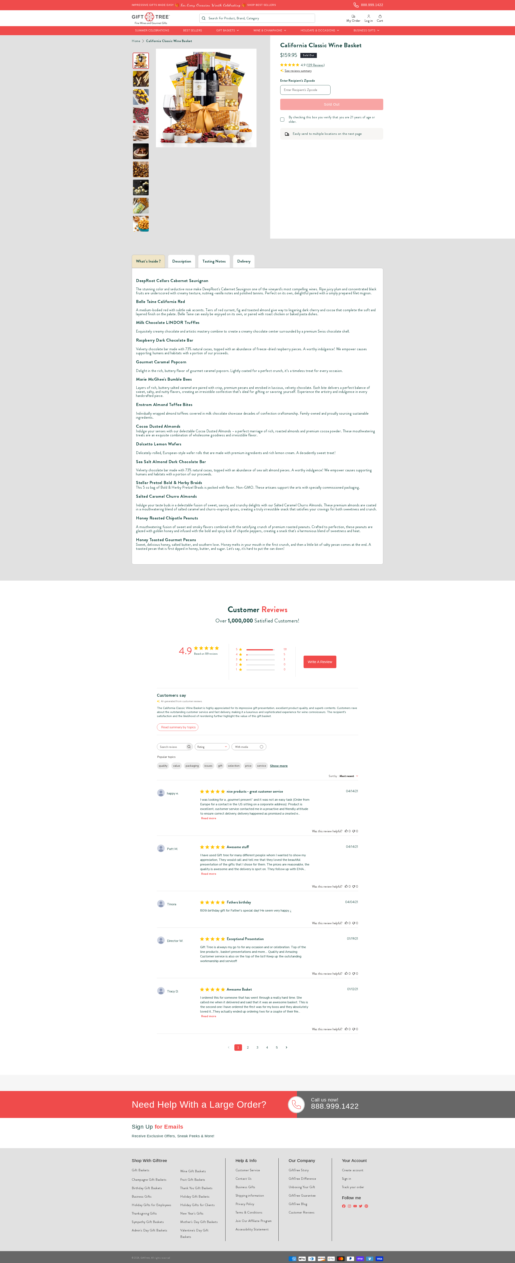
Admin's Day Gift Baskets (149, 1230)
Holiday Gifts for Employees (151, 1205)
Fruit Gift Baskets (192, 1179)
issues (208, 766)
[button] (227, 30)
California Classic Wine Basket (169, 41)
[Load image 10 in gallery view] (141, 224)
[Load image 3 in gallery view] (141, 97)
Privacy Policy (245, 1204)
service (261, 766)
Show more (279, 766)
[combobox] (257, 18)
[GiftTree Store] (151, 18)
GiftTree (145, 1258)
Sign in (346, 1178)
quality (163, 766)
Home (136, 41)
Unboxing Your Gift (302, 1187)
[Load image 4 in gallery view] (141, 115)
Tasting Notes (214, 261)
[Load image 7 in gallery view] (141, 169)
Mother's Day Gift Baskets (199, 1222)
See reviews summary (298, 70)
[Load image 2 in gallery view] (141, 79)
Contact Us (244, 1178)
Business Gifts (141, 1196)
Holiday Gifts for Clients (197, 1205)
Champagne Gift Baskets (149, 1179)
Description (181, 261)
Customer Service (248, 1170)
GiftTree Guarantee (302, 1195)
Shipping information (250, 1195)
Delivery (243, 261)
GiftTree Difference (302, 1178)
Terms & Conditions (249, 1212)
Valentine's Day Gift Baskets (194, 1233)
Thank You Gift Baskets (196, 1188)
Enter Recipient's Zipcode (297, 80)
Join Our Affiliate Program (254, 1221)
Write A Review (320, 662)
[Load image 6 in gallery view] (141, 151)
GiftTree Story (299, 1170)
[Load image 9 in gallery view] (141, 206)
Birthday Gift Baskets (147, 1188)
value (176, 766)
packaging (192, 766)
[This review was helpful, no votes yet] (346, 831)
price (248, 766)
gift (220, 766)
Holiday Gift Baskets (194, 1196)
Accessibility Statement (252, 1229)
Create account (353, 1170)
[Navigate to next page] (286, 1047)
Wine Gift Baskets (193, 1171)
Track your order (353, 1187)
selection (234, 766)
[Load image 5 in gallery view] (141, 133)
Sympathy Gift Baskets (148, 1222)
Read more (208, 818)
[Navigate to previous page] (228, 1047)
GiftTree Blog (298, 1204)
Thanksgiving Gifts (144, 1213)
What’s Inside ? (148, 261)
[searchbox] (171, 746)
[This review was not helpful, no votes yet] (353, 831)
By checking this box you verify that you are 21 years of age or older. (332, 119)
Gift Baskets (140, 1170)
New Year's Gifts (192, 1213)
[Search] (203, 18)
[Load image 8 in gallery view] (141, 187)
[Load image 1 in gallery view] (141, 61)
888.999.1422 (335, 1106)
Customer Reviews (302, 1212)
